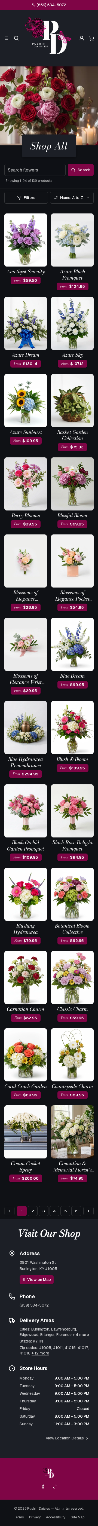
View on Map (39, 1279)
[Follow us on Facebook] (43, 1486)
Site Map (77, 1517)
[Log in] (81, 38)
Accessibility (55, 1517)
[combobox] (72, 198)
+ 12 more (40, 1353)
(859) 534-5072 (51, 4)
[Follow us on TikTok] (55, 1486)
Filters (29, 197)
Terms (19, 1517)
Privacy (35, 1517)
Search (84, 169)
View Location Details (65, 1438)
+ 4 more (81, 1334)
